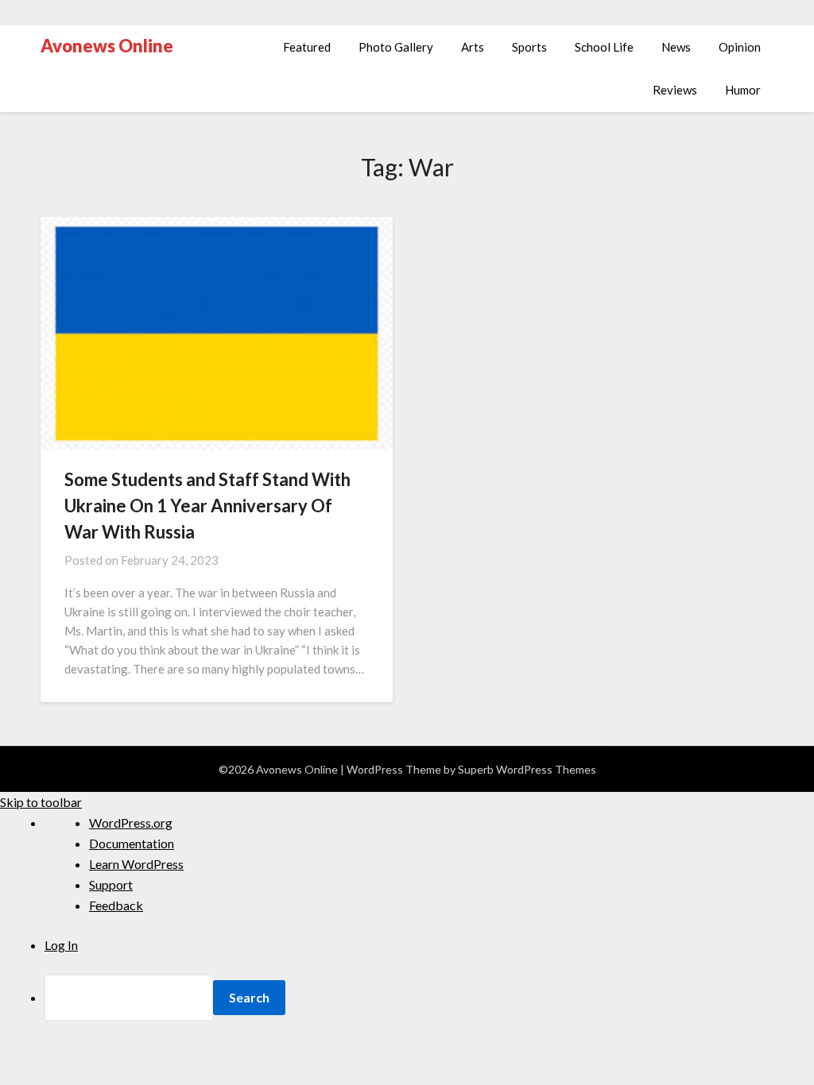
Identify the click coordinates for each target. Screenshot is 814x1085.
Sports (529, 47)
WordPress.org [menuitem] (130, 822)
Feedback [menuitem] (116, 905)
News (676, 47)
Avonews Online (107, 45)
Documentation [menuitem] (131, 843)
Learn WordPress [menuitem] (136, 863)
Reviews (675, 90)
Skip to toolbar (41, 801)
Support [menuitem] (111, 884)
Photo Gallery (396, 47)
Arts (472, 47)
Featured (307, 47)
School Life (604, 47)
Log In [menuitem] (61, 944)
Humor (743, 90)
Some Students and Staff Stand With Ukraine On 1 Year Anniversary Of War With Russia (207, 505)
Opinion (740, 47)
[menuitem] (429, 998)
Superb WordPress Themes (527, 769)
